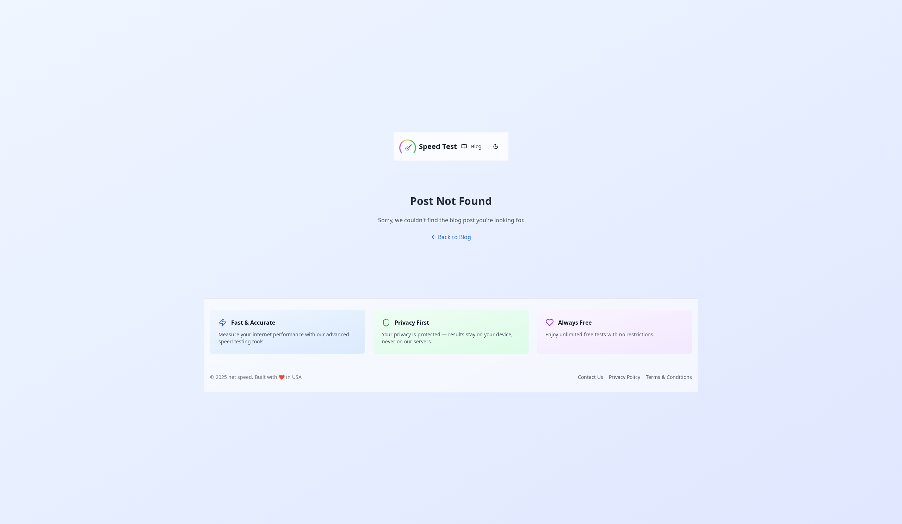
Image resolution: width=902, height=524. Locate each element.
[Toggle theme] (496, 146)
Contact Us (590, 377)
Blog (476, 146)
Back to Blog (454, 237)
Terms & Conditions (669, 377)
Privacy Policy (624, 377)
